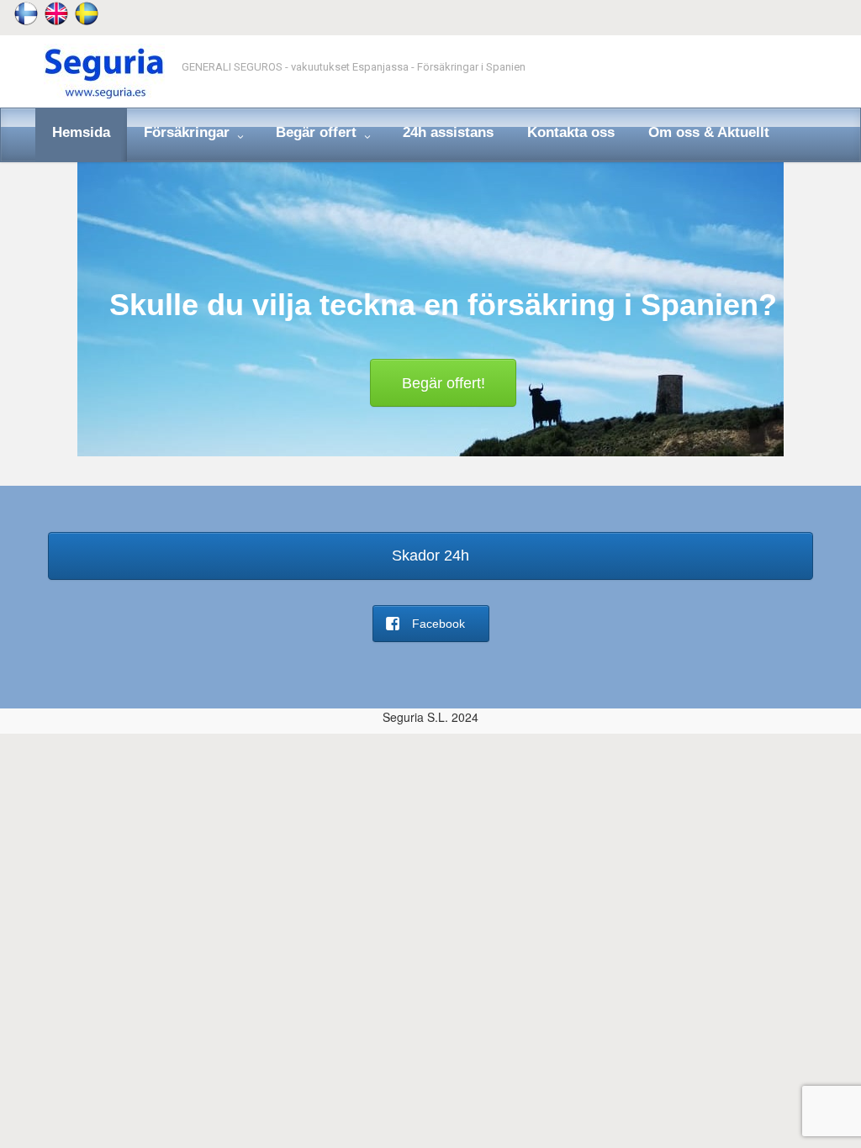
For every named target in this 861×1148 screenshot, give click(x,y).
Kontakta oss (571, 132)
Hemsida (81, 132)
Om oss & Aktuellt (708, 132)
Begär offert (318, 132)
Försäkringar (189, 132)
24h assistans (448, 132)
